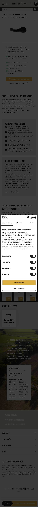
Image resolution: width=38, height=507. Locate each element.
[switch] (33, 262)
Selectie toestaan (19, 288)
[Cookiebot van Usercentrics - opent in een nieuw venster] (27, 217)
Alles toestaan (19, 282)
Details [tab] (19, 223)
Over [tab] (31, 223)
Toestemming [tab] (6, 223)
